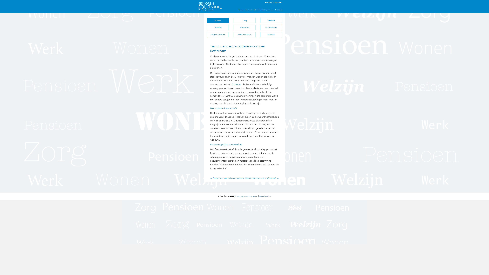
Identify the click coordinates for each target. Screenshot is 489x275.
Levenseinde (271, 27)
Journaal (271, 34)
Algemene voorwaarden (249, 196)
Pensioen (244, 27)
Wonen (218, 20)
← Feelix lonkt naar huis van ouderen (227, 178)
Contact (278, 10)
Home (240, 10)
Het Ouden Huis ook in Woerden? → (262, 178)
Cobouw (236, 84)
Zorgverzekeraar (218, 34)
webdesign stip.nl (265, 196)
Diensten (218, 27)
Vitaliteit (271, 20)
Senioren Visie (244, 34)
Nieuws (249, 10)
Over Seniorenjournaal (263, 10)
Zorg (244, 20)
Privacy (237, 196)
